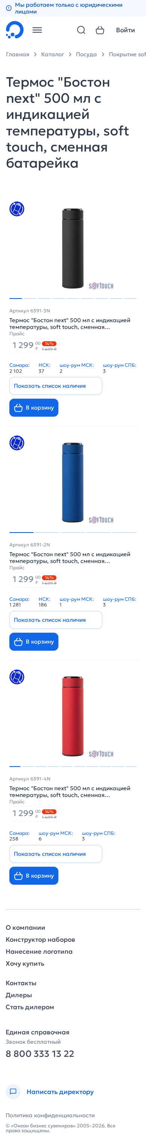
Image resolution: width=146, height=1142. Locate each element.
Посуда (86, 54)
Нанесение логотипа (39, 951)
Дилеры (19, 995)
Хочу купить (25, 963)
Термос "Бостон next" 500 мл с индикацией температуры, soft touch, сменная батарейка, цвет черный (69, 323)
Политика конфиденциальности (50, 1115)
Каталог (52, 54)
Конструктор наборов (40, 939)
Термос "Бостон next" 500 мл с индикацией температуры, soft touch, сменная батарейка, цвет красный (69, 791)
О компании (25, 927)
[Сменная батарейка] (16, 208)
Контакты (21, 983)
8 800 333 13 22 (40, 1054)
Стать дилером (30, 1007)
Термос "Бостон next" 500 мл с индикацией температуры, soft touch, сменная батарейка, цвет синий (69, 557)
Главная (17, 54)
